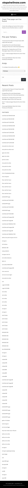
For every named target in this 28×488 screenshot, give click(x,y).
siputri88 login (5, 461)
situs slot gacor (5, 176)
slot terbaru (4, 244)
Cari (3, 77)
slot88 (3, 471)
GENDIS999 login (6, 196)
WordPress (23, 485)
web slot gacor (5, 423)
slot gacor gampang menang (8, 450)
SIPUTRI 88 (4, 315)
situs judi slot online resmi (8, 146)
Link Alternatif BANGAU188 (8, 115)
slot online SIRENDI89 (7, 264)
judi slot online (5, 159)
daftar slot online (6, 434)
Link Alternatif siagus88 (7, 220)
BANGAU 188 (5, 247)
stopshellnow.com (14, 2)
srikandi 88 (4, 359)
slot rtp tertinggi (6, 427)
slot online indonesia (6, 257)
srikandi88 (4, 369)
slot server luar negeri (7, 274)
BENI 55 (4, 261)
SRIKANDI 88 (5, 332)
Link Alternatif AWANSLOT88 (8, 224)
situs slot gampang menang (8, 173)
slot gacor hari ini (6, 254)
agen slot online (5, 152)
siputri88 (4, 478)
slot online (4, 291)
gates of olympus (6, 420)
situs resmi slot (5, 271)
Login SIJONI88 (5, 285)
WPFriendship (13, 485)
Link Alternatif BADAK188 (8, 119)
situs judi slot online (6, 163)
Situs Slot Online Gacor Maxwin (9, 430)
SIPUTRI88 (4, 454)
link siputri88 (5, 464)
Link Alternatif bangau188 (8, 217)
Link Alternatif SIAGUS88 (8, 200)
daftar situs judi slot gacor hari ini (9, 237)
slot (3, 281)
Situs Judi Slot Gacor (6, 180)
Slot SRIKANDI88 (6, 349)
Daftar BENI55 (5, 251)
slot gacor (4, 240)
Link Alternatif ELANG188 (8, 122)
